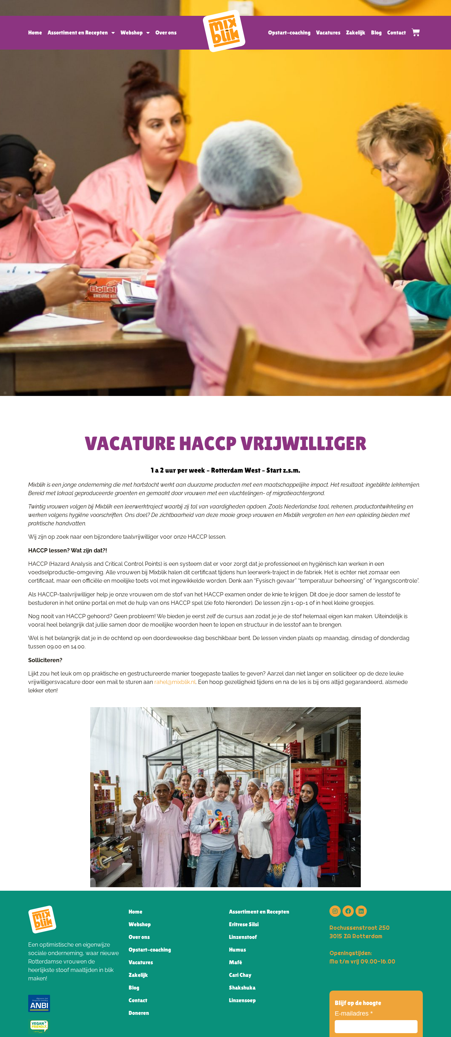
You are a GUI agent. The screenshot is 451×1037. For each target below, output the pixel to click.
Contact (396, 32)
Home (35, 32)
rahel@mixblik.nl (175, 682)
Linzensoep (242, 1000)
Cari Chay (240, 975)
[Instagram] (335, 911)
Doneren (139, 1013)
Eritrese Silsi (244, 924)
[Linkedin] (361, 911)
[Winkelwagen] (413, 32)
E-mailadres (354, 1013)
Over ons (166, 32)
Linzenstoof (243, 937)
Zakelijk (355, 32)
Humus (237, 949)
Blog (376, 32)
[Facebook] (348, 911)
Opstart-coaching (289, 32)
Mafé (235, 962)
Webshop (132, 32)
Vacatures (328, 32)
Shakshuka (242, 987)
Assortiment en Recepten (78, 32)
